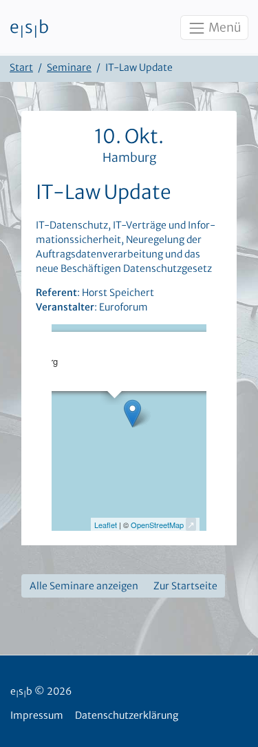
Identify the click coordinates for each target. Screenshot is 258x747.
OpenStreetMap (157, 524)
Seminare (69, 67)
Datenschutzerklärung (126, 715)
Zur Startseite (185, 586)
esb (29, 28)
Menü (223, 27)
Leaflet (105, 524)
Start (21, 67)
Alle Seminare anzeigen (84, 586)
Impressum (36, 715)
